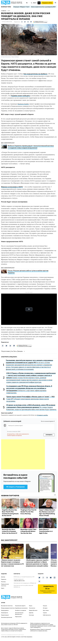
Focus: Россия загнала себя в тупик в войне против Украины (28, 272)
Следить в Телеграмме (16, 487)
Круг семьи (46, 610)
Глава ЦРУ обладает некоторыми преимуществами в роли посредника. (30, 399)
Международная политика (8, 608)
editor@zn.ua (17, 587)
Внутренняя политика (7, 605)
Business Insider (23, 104)
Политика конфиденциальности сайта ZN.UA (12, 634)
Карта (2, 588)
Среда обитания (33, 610)
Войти (34, 2)
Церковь (31, 612)
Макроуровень (5, 610)
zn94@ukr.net (32, 583)
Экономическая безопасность (19, 613)
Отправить (49, 434)
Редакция (3, 579)
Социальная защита (20, 605)
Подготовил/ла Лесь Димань (12, 351)
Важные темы (6, 6)
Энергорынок (4, 612)
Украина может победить (20, 96)
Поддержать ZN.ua (47, 2)
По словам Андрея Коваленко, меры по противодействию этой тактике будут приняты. (31, 407)
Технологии (32, 608)
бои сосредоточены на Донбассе (35, 74)
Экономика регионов (6, 617)
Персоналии (18, 616)
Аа (39, 2)
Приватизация (5, 615)
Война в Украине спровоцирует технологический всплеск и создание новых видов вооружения (31, 147)
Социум (45, 605)
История (45, 608)
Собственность (47, 615)
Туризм (45, 612)
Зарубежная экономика (21, 608)
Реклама (3, 581)
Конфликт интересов (20, 610)
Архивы (3, 577)
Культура (31, 615)
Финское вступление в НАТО (12, 187)
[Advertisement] (23, 454)
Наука (30, 605)
